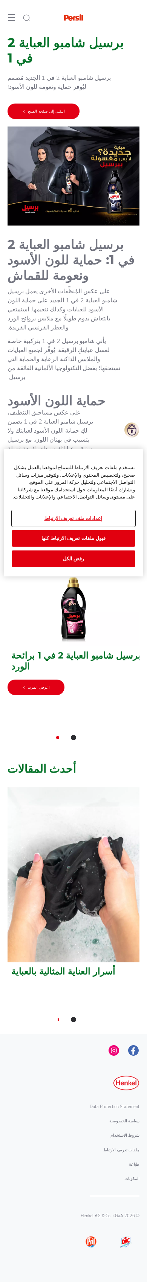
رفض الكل (73, 558)
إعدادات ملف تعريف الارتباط (73, 518)
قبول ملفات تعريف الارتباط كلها (73, 538)
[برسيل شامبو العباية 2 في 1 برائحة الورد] (73, 637)
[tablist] (73, 737)
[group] (73, 661)
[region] (74, 512)
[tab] (73, 737)
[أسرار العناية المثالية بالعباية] (73, 886)
